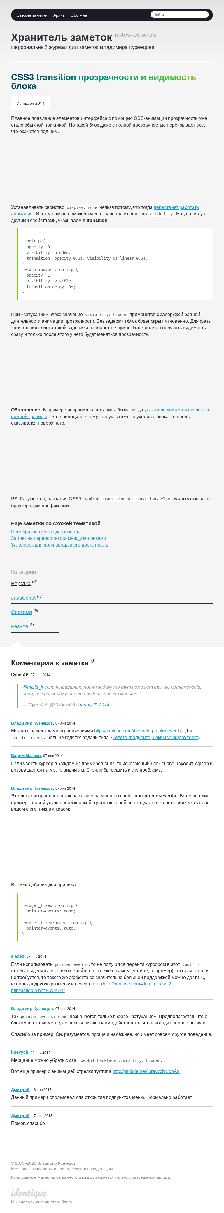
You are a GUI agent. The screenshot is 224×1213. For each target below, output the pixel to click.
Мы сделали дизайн (30, 1202)
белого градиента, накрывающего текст (155, 737)
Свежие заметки (32, 15)
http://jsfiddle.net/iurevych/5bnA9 (146, 1071)
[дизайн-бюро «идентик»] (29, 1193)
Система (21, 611)
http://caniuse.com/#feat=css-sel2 (137, 983)
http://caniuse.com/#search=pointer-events (137, 730)
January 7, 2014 (92, 704)
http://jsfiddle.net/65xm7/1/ (38, 990)
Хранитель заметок (61, 36)
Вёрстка (21, 583)
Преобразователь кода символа (45, 531)
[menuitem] (30, 15)
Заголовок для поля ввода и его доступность (59, 544)
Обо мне (79, 15)
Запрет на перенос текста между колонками (58, 538)
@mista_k (32, 686)
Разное (19, 626)
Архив (59, 15)
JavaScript (23, 597)
